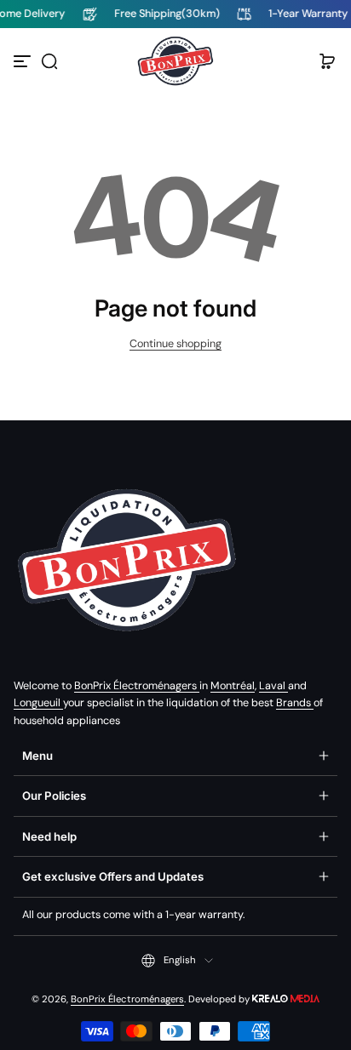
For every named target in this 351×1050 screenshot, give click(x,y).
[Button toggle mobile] (24, 61)
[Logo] (175, 61)
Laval (273, 686)
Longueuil (38, 703)
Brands (295, 703)
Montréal (232, 686)
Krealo (285, 997)
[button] (49, 61)
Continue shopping (175, 344)
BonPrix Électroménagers (136, 686)
